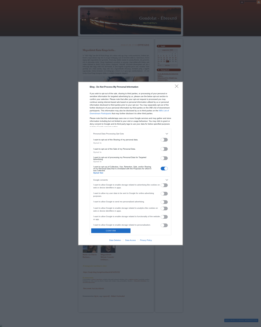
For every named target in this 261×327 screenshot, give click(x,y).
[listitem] (130, 133)
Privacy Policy (146, 240)
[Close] (177, 87)
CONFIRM (111, 231)
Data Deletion (115, 240)
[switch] (164, 140)
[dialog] (130, 163)
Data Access (130, 240)
